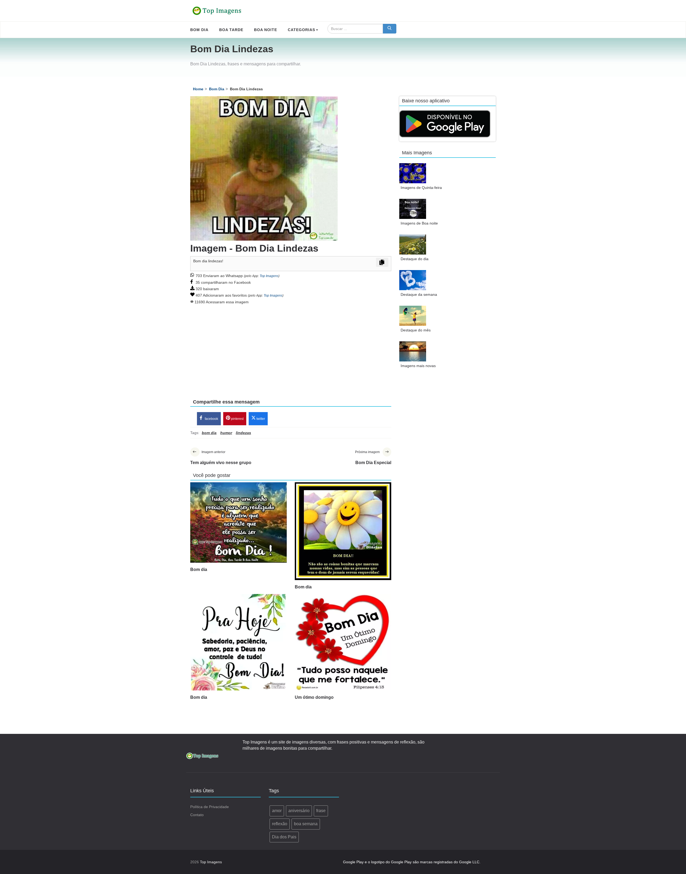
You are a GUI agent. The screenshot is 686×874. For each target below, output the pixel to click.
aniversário (299, 810)
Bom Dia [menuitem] (199, 30)
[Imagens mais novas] (412, 351)
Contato (197, 815)
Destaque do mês (416, 330)
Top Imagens (269, 276)
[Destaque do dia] (412, 244)
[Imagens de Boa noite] (412, 209)
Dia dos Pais (284, 837)
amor (277, 810)
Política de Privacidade (209, 807)
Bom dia (198, 569)
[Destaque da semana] (412, 280)
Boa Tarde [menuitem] (231, 30)
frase (321, 810)
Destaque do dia (414, 259)
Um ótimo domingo (314, 697)
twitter (260, 419)
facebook (211, 419)
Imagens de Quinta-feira (421, 187)
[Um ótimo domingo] (343, 642)
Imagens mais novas (418, 366)
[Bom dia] (238, 522)
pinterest (237, 419)
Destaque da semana (419, 294)
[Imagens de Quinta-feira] (412, 173)
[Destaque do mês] (412, 316)
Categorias (301, 30)
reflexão (279, 823)
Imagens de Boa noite (419, 223)
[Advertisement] (290, 348)
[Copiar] (382, 262)
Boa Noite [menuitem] (265, 30)
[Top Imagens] (217, 10)
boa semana (306, 823)
